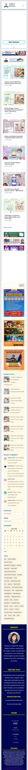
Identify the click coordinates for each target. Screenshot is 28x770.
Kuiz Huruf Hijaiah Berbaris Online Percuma (12, 163)
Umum (9, 615)
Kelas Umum (7, 587)
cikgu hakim (14, 568)
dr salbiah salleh (8, 577)
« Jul (5, 551)
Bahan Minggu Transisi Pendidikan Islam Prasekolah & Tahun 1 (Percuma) (14, 109)
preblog (6, 606)
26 (11, 546)
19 (10, 543)
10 (4, 540)
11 (7, 540)
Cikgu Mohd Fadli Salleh (10, 574)
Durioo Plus (6, 581)
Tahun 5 (12, 609)
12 (10, 540)
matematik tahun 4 (15, 596)
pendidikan (7, 603)
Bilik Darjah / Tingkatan (9, 565)
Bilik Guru (19, 565)
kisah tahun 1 (7, 590)
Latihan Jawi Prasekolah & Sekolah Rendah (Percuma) (13, 82)
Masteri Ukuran (18, 590)
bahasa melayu (8, 562)
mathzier (6, 599)
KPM (13, 590)
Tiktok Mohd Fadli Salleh (14, 704)
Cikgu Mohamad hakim (10, 571)
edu (5, 584)
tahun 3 (21, 606)
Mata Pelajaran (16, 593)
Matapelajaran (8, 593)
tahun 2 (16, 606)
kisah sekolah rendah (17, 587)
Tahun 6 (17, 609)
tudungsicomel (17, 612)
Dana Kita (19, 574)
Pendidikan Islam (15, 603)
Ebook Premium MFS (15, 581)
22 (19, 543)
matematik (7, 596)
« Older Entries (7, 227)
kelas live (10, 584)
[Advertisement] (14, 25)
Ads (5, 559)
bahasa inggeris (12, 559)
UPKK (14, 615)
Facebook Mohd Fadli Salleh (14, 700)
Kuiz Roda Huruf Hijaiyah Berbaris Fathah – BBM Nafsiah (14, 190)
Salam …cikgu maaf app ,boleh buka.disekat (14, 494)
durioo (15, 577)
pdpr (11, 599)
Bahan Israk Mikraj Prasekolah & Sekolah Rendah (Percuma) (14, 137)
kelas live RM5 (17, 584)
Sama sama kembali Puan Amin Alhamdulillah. (15, 502)
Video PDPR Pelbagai (9, 618)
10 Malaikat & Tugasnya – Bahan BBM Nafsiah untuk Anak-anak (12, 217)
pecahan (16, 599)
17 (4, 543)
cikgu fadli (6, 568)
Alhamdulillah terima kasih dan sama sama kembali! (16, 460)
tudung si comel (8, 612)
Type (5, 615)
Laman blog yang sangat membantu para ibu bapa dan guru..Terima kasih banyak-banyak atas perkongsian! (16, 471)
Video (18, 615)
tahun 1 (11, 606)
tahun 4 (6, 609)
